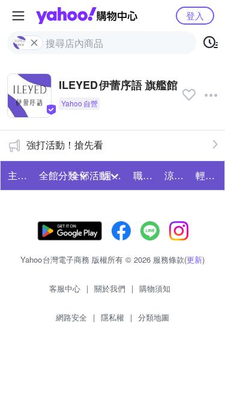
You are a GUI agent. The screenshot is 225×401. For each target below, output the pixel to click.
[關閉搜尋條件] (34, 42)
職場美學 (145, 175)
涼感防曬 (176, 175)
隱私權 (112, 317)
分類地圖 (153, 317)
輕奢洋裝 (208, 175)
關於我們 (109, 288)
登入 (195, 15)
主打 (17, 175)
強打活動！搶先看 (64, 145)
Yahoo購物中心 (86, 15)
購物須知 (154, 288)
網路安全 (71, 317)
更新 (194, 259)
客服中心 (64, 288)
